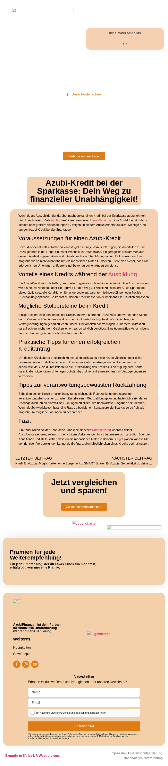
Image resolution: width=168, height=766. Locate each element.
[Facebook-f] (16, 664)
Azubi (140, 256)
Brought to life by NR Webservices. (32, 755)
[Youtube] (35, 664)
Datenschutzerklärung (62, 712)
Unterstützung (98, 220)
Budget (118, 439)
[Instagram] (26, 664)
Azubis (55, 220)
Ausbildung (122, 274)
